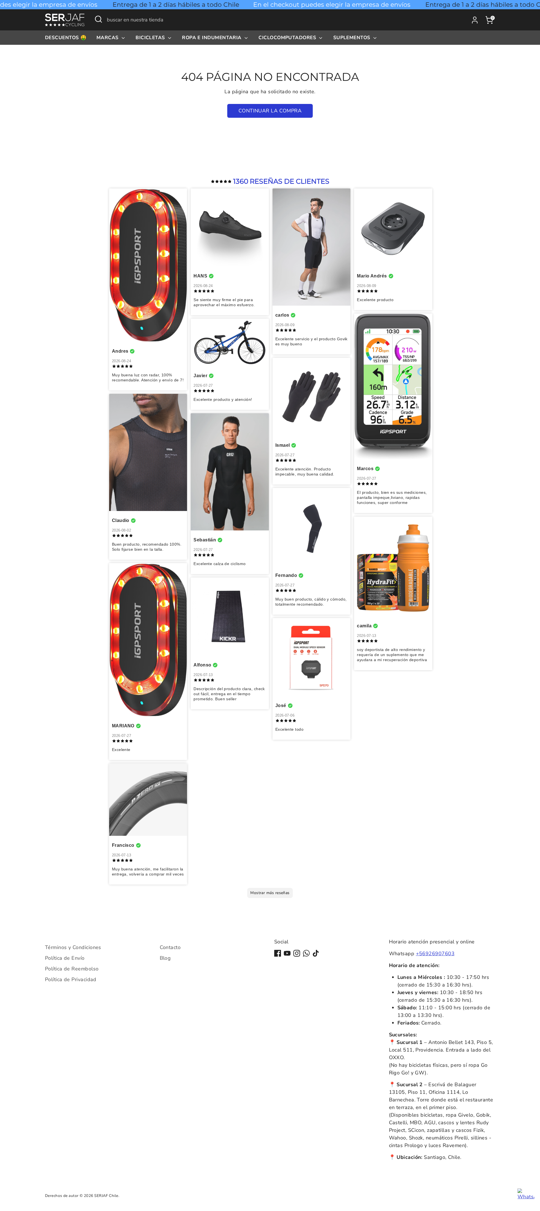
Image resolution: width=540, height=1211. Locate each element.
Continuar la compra (270, 110)
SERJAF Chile (106, 1195)
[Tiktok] (315, 953)
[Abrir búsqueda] (98, 19)
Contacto (170, 947)
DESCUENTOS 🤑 (65, 37)
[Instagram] (296, 953)
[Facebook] (277, 953)
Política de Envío (65, 958)
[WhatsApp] (306, 953)
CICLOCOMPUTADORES (288, 37)
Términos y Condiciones (73, 947)
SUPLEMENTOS (352, 37)
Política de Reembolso (71, 968)
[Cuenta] (474, 20)
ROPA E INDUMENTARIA (212, 37)
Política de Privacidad (70, 979)
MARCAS (108, 37)
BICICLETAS (151, 37)
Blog (165, 958)
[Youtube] (287, 953)
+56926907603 (435, 953)
